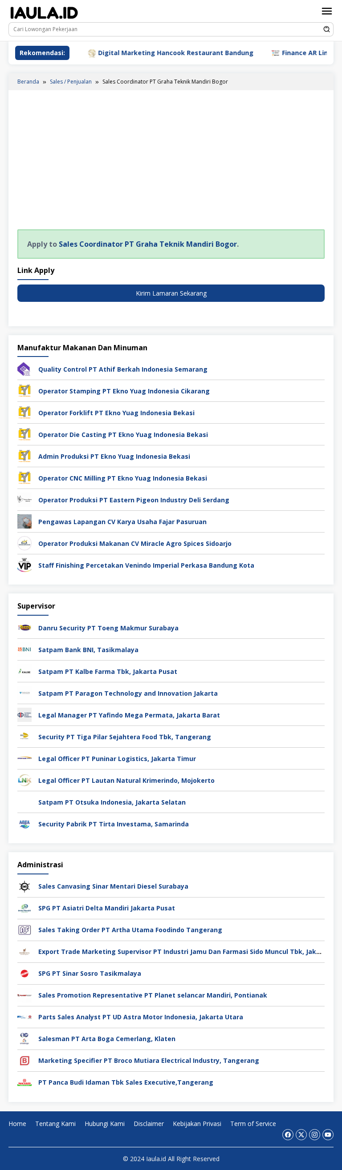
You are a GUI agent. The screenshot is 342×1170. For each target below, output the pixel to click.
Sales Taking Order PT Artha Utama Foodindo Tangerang (130, 930)
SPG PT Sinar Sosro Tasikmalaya (89, 973)
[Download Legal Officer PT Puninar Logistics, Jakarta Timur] (24, 757)
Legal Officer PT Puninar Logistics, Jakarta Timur (117, 758)
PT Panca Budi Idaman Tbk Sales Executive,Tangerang (125, 1082)
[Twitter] (301, 1134)
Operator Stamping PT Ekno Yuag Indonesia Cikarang (124, 391)
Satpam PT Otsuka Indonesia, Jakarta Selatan (112, 802)
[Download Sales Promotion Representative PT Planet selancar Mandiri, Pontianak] (24, 994)
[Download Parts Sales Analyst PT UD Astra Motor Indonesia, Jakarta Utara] (24, 1016)
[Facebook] (287, 1134)
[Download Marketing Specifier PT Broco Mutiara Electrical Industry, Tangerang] (24, 1059)
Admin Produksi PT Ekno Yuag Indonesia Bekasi (114, 456)
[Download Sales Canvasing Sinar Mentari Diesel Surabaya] (24, 885)
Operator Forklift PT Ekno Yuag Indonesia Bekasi (116, 413)
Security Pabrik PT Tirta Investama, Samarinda (113, 824)
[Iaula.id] (44, 12)
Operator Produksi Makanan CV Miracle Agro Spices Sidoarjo (135, 543)
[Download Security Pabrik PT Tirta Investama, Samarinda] (24, 823)
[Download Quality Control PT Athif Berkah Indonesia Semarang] (24, 368)
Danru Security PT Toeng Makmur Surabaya (108, 628)
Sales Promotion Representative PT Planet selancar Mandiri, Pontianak (152, 995)
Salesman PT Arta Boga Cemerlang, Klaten (106, 1038)
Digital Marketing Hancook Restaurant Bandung (154, 52)
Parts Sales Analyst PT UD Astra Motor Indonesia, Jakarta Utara (140, 1017)
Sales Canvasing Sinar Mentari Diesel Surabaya (113, 886)
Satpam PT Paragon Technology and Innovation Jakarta (128, 693)
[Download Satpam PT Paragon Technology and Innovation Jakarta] (24, 692)
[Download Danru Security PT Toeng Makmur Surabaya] (24, 627)
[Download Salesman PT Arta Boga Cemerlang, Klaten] (24, 1038)
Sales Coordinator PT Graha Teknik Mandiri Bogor (148, 244)
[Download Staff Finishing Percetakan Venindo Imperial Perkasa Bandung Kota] (24, 564)
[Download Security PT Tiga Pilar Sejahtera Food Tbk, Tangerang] (24, 736)
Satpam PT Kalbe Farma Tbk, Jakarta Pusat (107, 671)
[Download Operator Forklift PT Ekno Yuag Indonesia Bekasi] (24, 412)
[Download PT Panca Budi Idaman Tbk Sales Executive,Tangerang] (24, 1081)
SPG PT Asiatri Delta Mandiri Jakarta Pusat (106, 908)
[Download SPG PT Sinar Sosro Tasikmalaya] (24, 972)
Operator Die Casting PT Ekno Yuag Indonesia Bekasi (123, 434)
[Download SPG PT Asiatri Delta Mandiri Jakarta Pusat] (24, 907)
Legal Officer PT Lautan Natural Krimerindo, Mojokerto (126, 780)
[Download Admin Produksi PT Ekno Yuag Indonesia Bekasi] (24, 455)
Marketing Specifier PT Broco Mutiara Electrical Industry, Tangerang (148, 1060)
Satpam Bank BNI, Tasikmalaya (88, 649)
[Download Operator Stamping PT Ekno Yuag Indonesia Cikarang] (24, 390)
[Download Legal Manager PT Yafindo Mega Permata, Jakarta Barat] (24, 714)
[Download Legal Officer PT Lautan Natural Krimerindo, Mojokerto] (24, 779)
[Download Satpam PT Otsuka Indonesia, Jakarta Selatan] (24, 801)
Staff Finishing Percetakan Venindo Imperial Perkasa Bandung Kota (146, 565)
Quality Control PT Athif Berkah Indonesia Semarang (123, 369)
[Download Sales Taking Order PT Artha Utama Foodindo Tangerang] (24, 929)
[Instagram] (314, 1134)
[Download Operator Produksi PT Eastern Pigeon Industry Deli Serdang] (24, 499)
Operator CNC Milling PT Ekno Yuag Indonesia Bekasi (122, 478)
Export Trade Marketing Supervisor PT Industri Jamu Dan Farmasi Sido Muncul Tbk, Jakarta (184, 951)
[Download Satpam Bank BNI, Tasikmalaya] (24, 649)
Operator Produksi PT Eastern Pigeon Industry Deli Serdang (133, 500)
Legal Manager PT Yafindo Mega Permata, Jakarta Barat (129, 715)
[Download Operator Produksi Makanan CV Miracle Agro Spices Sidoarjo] (24, 542)
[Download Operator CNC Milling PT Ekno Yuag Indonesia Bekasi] (24, 477)
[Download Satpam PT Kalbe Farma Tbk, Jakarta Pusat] (24, 670)
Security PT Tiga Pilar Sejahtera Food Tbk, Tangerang (124, 737)
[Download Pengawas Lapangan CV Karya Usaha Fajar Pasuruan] (24, 521)
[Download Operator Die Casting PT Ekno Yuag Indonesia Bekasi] (24, 433)
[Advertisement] (171, 161)
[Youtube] (328, 1134)
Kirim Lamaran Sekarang (171, 293)
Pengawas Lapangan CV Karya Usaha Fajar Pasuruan (122, 521)
